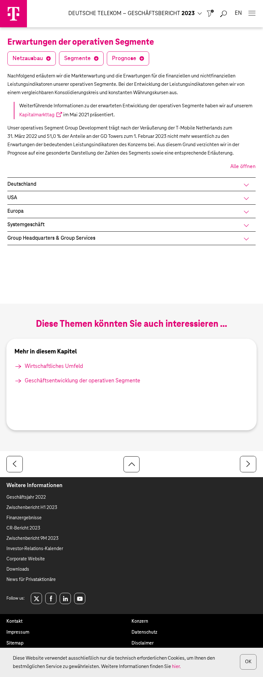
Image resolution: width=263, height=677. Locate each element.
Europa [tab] (15, 211)
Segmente (77, 58)
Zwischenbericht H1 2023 (31, 507)
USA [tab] (12, 197)
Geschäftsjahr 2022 (26, 497)
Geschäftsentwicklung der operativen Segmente (82, 381)
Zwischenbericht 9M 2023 (32, 538)
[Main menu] (251, 14)
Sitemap (14, 643)
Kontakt (14, 621)
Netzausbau (28, 58)
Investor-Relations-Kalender (34, 548)
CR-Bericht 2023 (23, 528)
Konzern (140, 621)
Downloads (17, 569)
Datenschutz (144, 632)
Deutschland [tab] (21, 184)
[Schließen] (210, 13)
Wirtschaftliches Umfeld (54, 366)
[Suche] (223, 13)
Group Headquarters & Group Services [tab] (51, 238)
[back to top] (131, 464)
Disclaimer (143, 643)
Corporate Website (25, 559)
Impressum (17, 632)
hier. (176, 666)
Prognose (124, 58)
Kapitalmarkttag (37, 115)
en (238, 13)
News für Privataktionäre (31, 579)
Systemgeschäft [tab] (26, 224)
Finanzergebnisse (24, 518)
